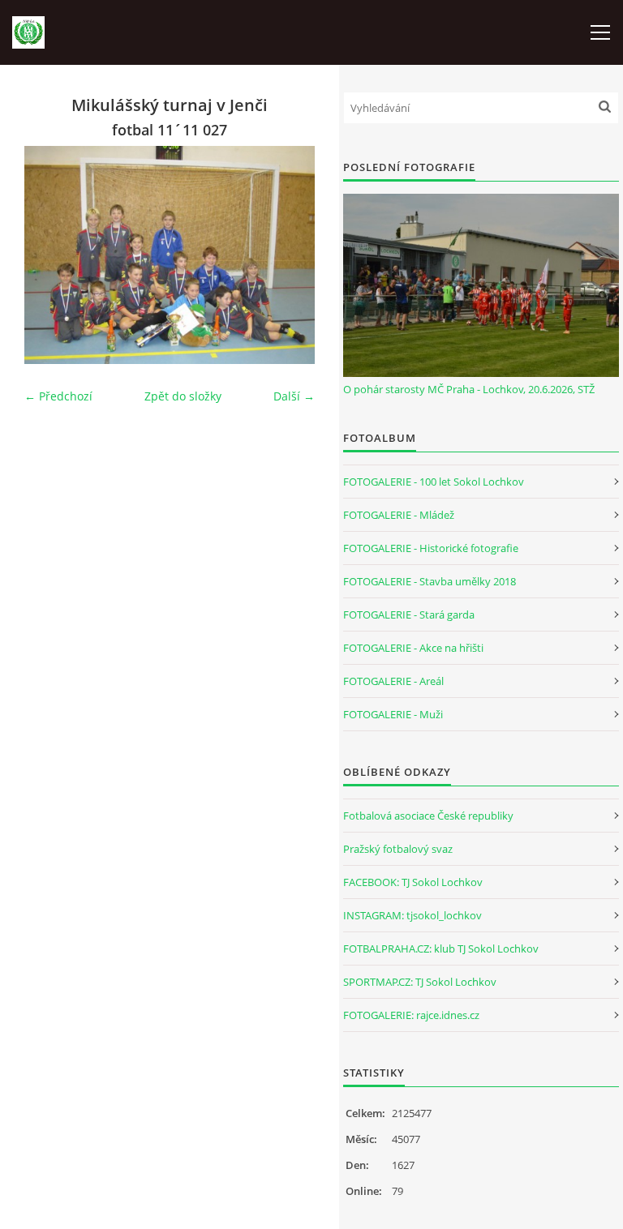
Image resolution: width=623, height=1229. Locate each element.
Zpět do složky (182, 396)
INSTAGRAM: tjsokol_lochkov (412, 915)
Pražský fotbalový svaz (398, 848)
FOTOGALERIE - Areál (393, 681)
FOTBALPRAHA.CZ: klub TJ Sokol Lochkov (441, 948)
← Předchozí (58, 396)
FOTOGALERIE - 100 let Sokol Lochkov (433, 481)
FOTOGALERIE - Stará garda (409, 614)
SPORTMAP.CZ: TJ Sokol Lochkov (419, 981)
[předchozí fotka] (50, 255)
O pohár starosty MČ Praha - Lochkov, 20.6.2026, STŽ (469, 389)
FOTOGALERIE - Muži (393, 714)
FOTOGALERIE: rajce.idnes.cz (411, 1015)
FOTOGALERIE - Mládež (398, 514)
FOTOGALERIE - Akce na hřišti (413, 647)
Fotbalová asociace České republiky (428, 815)
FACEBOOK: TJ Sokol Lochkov (413, 882)
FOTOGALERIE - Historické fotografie (430, 548)
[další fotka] (288, 255)
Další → (294, 396)
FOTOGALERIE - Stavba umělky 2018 (429, 581)
